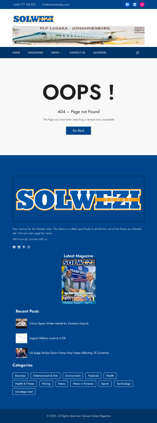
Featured (93, 376)
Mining (46, 384)
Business (20, 376)
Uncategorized (24, 392)
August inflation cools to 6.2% (48, 338)
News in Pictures (83, 384)
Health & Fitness (24, 384)
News (61, 384)
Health (110, 376)
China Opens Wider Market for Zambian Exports (59, 323)
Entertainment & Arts (45, 376)
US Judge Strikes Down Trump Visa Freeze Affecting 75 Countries (69, 353)
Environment (72, 376)
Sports (105, 384)
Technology (123, 384)
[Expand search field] (137, 53)
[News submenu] (60, 52)
